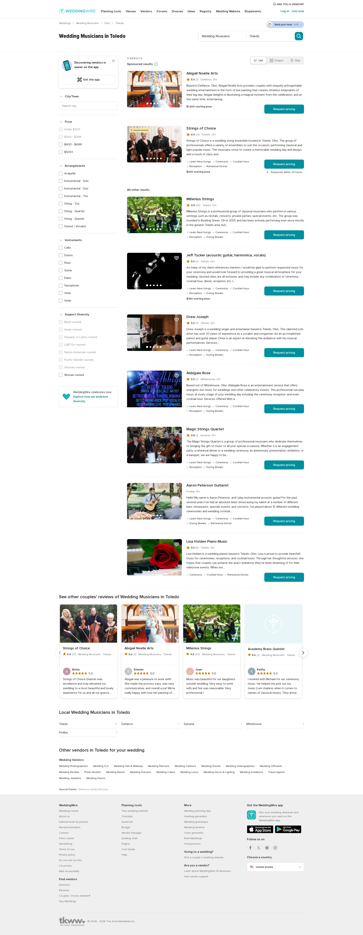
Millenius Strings (200, 199)
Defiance (127, 724)
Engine (126, 843)
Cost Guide (128, 849)
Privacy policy (67, 854)
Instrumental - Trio (76, 196)
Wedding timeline (194, 827)
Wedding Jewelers (70, 778)
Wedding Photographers (73, 766)
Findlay (63, 732)
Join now (298, 11)
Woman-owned (74, 375)
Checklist (127, 816)
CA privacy (65, 865)
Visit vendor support (196, 876)
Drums (68, 255)
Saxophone (71, 285)
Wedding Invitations (251, 772)
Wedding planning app (197, 810)
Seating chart (129, 838)
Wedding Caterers (185, 766)
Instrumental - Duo (76, 188)
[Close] (113, 60)
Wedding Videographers (240, 766)
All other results (138, 190)
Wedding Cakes (165, 772)
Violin (67, 301)
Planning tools (111, 11)
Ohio (107, 23)
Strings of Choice (201, 128)
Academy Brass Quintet (266, 649)
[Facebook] (250, 847)
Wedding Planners (158, 766)
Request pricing (284, 109)
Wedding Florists (211, 766)
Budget (126, 827)
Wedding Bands (115, 772)
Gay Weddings (67, 901)
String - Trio (71, 204)
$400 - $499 (73, 144)
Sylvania (189, 724)
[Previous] (60, 653)
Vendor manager (132, 832)
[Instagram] (275, 847)
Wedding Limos (189, 772)
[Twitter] (258, 847)
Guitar (68, 270)
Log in (285, 11)
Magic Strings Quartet (205, 429)
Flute (67, 263)
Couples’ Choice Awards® (74, 895)
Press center (66, 838)
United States (264, 867)
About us (64, 816)
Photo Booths (92, 772)
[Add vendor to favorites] (176, 76)
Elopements (253, 11)
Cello (67, 248)
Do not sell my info (70, 860)
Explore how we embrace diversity (90, 399)
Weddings (65, 23)
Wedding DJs (101, 766)
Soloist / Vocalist (75, 226)
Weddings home (68, 810)
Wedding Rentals (69, 772)
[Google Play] (288, 832)
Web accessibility (69, 871)
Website (228, 11)
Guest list (127, 821)
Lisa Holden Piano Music (206, 541)
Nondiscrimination (69, 827)
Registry (205, 11)
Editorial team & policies (73, 821)
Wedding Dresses (140, 772)
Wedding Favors (95, 778)
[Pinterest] (267, 847)
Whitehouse (254, 724)
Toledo (63, 724)
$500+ (68, 152)
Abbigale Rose (198, 373)
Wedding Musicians (88, 23)
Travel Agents (276, 772)
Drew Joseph (197, 317)
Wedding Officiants (271, 766)
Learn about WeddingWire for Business (207, 871)
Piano (67, 278)
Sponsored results (140, 64)
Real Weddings (193, 838)
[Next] (303, 653)
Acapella (69, 173)
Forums (162, 11)
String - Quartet (74, 211)
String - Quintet (74, 219)
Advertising (65, 843)
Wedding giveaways (196, 821)
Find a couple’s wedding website (203, 857)
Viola (67, 293)
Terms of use (67, 849)
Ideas (191, 11)
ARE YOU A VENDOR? (290, 4)
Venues (131, 11)
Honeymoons (192, 843)
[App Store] (260, 832)
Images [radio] (279, 60)
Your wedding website (135, 810)
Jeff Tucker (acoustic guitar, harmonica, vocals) (226, 255)
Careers (64, 832)
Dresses (177, 11)
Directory (64, 884)
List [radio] (261, 60)
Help (124, 854)
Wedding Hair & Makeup (128, 766)
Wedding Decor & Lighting (219, 772)
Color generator (193, 832)
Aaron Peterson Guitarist (207, 485)
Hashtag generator (195, 816)
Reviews (64, 890)
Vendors (146, 11)
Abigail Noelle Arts (202, 73)
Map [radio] (297, 60)
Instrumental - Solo (76, 181)
